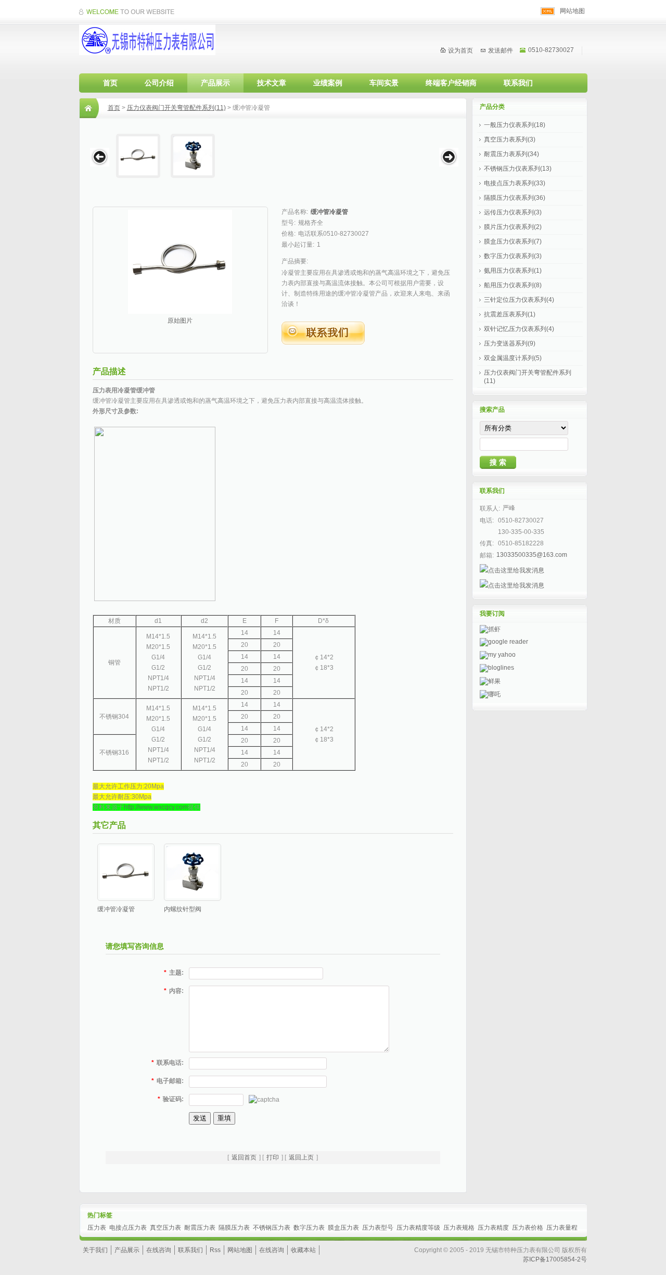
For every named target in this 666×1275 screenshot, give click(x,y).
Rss (215, 1250)
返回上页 (301, 1157)
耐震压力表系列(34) (511, 154)
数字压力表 (309, 1227)
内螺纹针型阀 (182, 909)
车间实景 (384, 83)
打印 (272, 1157)
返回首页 (244, 1157)
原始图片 (180, 320)
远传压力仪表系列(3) (513, 212)
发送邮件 (500, 50)
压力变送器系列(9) (509, 343)
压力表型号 (377, 1227)
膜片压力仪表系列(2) (513, 227)
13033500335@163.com (531, 554)
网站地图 (572, 11)
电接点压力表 (128, 1227)
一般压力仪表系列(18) (514, 125)
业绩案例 (327, 83)
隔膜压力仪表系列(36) (514, 197)
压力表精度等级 (418, 1227)
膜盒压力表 (343, 1227)
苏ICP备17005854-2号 (555, 1259)
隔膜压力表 (234, 1227)
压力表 (96, 1227)
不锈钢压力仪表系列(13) (518, 168)
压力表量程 (562, 1227)
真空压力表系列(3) (509, 139)
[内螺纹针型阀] (193, 156)
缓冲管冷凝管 (329, 211)
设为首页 (460, 50)
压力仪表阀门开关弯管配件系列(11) (176, 107)
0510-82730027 (551, 50)
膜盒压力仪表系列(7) (513, 241)
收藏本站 (303, 1250)
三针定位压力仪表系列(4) (519, 299)
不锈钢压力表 (271, 1227)
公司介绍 (159, 83)
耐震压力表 (199, 1227)
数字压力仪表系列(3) (513, 256)
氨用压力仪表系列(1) (513, 270)
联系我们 (518, 83)
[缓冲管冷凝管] (138, 156)
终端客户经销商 (451, 83)
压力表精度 (493, 1227)
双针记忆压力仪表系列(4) (519, 329)
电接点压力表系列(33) (514, 183)
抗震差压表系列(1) (509, 314)
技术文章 (271, 83)
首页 (110, 83)
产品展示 (215, 83)
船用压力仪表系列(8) (513, 285)
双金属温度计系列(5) (513, 358)
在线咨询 (158, 1250)
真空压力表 (165, 1227)
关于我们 (95, 1250)
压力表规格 (459, 1227)
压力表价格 (527, 1227)
